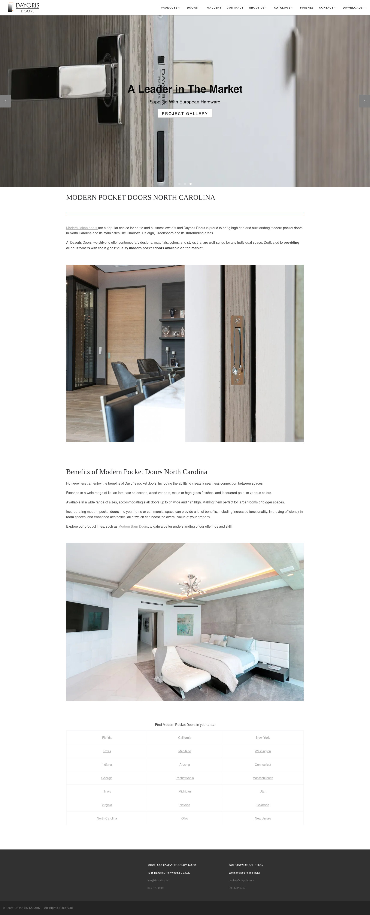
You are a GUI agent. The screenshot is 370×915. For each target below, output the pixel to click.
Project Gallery (185, 113)
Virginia (107, 804)
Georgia (106, 777)
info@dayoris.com (158, 880)
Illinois (107, 791)
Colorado (263, 804)
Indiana (107, 764)
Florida (107, 737)
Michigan (185, 791)
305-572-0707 (156, 888)
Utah (263, 791)
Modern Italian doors (82, 227)
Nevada (184, 804)
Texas (107, 751)
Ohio (184, 818)
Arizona (184, 764)
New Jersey (263, 818)
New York (263, 737)
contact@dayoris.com (241, 880)
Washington (263, 751)
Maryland (184, 751)
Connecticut (263, 764)
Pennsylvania (185, 777)
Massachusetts (263, 777)
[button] (125, 353)
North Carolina (107, 818)
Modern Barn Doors (133, 526)
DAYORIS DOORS (27, 908)
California (184, 737)
